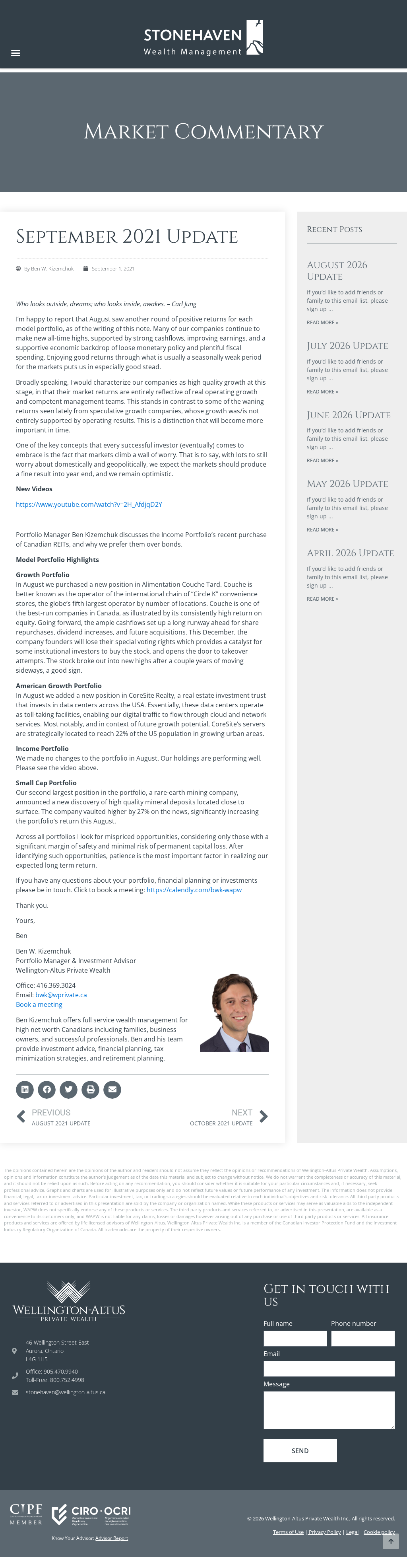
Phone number (353, 1324)
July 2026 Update (347, 346)
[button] (15, 52)
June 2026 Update (349, 415)
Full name (278, 1324)
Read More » (322, 322)
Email (272, 1354)
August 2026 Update (337, 271)
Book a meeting (39, 1004)
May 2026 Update (347, 484)
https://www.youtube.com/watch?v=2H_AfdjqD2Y (89, 504)
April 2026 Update (350, 553)
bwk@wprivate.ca (61, 995)
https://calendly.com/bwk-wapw (194, 890)
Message (277, 1384)
